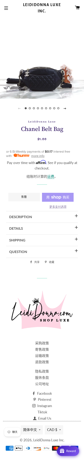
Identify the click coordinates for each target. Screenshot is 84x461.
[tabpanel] (42, 57)
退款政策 (42, 362)
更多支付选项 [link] (57, 206)
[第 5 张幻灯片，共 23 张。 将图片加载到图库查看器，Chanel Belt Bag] (42, 108)
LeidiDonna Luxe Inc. (42, 8)
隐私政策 (42, 371)
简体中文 (30, 430)
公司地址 (42, 384)
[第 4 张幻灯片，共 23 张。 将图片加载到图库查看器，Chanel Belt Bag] (38, 108)
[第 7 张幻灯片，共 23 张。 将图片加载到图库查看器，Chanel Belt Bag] (50, 108)
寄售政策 (42, 349)
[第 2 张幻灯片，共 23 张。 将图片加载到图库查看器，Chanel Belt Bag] (30, 108)
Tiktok (42, 412)
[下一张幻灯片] (64, 108)
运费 (50, 176)
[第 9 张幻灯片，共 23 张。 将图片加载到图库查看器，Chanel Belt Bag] (58, 108)
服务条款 (42, 377)
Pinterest (44, 399)
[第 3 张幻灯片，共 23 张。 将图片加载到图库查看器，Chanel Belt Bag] (34, 108)
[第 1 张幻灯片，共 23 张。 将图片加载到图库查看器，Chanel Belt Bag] (26, 108)
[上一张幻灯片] (19, 108)
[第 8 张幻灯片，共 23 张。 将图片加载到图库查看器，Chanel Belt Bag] (54, 108)
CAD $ (52, 430)
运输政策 (42, 356)
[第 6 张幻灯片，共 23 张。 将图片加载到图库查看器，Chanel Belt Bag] (46, 108)
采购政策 (42, 343)
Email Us (44, 418)
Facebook (44, 393)
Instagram (44, 406)
